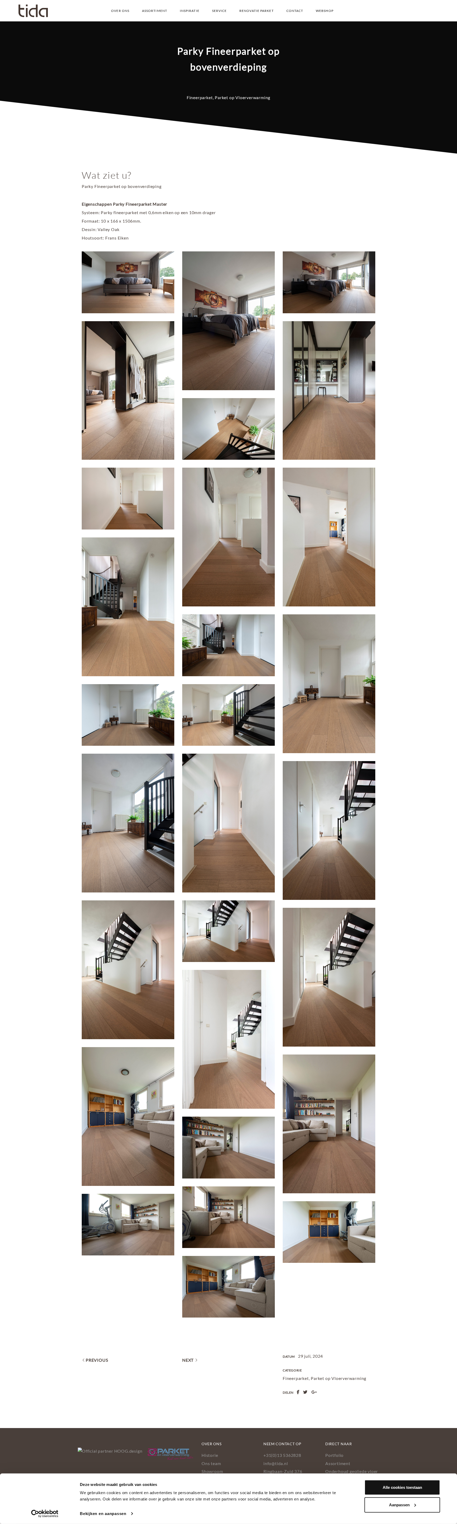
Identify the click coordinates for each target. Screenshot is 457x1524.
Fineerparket (200, 97)
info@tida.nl (275, 1463)
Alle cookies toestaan (402, 1487)
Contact (294, 11)
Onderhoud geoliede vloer (351, 1471)
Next (188, 1359)
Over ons (120, 11)
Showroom (212, 1471)
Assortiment (154, 11)
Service (219, 11)
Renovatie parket (256, 11)
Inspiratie (189, 11)
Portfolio (334, 1455)
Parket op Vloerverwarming (242, 97)
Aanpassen (399, 1504)
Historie (210, 1455)
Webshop (324, 11)
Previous (97, 1359)
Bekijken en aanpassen (103, 1513)
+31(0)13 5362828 (282, 1455)
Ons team (211, 1463)
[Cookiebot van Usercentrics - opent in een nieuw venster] (45, 1514)
